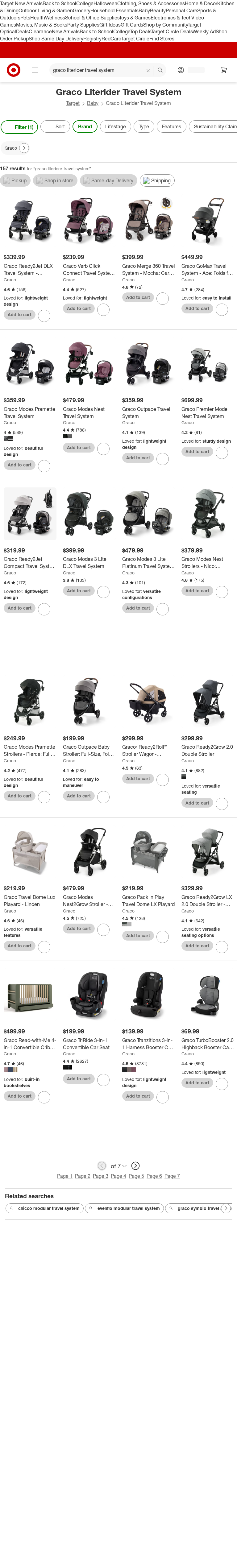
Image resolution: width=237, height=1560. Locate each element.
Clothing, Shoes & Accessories (151, 3)
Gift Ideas (110, 25)
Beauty (158, 10)
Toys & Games (135, 17)
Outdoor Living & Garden (46, 10)
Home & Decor (201, 3)
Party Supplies (83, 25)
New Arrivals (66, 31)
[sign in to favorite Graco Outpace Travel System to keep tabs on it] (162, 459)
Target (73, 103)
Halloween (105, 3)
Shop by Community (165, 25)
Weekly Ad (204, 31)
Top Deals (140, 31)
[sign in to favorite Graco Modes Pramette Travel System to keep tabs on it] (44, 466)
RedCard (111, 38)
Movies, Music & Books (41, 25)
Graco (10, 279)
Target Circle (135, 38)
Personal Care (181, 10)
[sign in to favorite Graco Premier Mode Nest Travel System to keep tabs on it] (222, 453)
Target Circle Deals (172, 31)
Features (171, 126)
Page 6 (154, 1176)
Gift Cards (132, 25)
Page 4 (118, 1176)
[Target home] (13, 70)
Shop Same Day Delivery (56, 38)
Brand (85, 126)
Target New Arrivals (21, 3)
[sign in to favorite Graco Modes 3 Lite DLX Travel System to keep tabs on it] (103, 592)
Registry (92, 38)
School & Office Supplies (92, 17)
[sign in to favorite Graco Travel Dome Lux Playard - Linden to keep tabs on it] (44, 947)
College (85, 3)
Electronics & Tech (171, 17)
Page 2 (82, 1176)
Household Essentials (114, 10)
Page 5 (136, 1176)
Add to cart (19, 314)
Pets (25, 17)
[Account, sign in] (193, 70)
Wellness (55, 17)
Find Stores (161, 38)
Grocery (81, 10)
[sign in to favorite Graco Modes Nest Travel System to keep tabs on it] (103, 449)
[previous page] (102, 1166)
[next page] (135, 1166)
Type (144, 126)
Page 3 (100, 1176)
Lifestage (115, 126)
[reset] (148, 71)
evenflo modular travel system (129, 1208)
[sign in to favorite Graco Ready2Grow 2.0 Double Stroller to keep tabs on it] (222, 804)
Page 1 (65, 1176)
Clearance (40, 31)
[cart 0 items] (224, 70)
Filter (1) (24, 127)
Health (37, 17)
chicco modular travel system (49, 1208)
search (160, 71)
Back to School (59, 3)
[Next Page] (231, 127)
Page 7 (172, 1176)
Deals (22, 31)
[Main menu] (35, 70)
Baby (144, 10)
